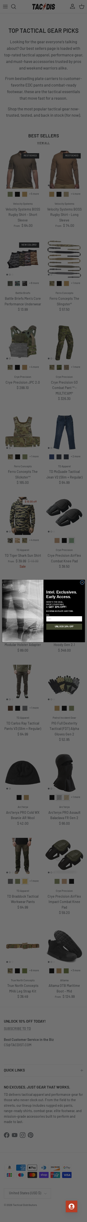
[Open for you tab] (71, 1206)
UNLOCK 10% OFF (64, 627)
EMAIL (48, 615)
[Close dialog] (82, 582)
